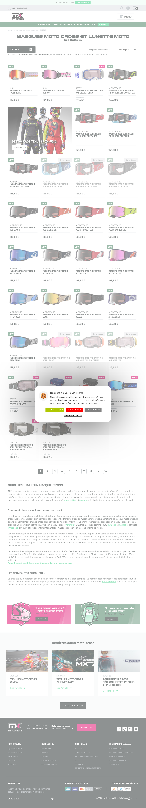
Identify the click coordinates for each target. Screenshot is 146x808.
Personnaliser (93, 409)
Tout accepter (56, 409)
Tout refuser (75, 409)
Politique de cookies (73, 415)
